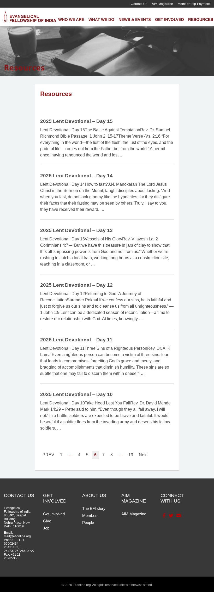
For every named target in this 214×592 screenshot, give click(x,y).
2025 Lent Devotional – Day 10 (76, 394)
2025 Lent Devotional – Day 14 (76, 175)
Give (47, 521)
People (88, 522)
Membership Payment (194, 4)
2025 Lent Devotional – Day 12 (76, 285)
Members (90, 515)
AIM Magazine (162, 4)
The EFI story (93, 508)
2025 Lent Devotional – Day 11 (76, 339)
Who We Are (71, 19)
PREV (48, 455)
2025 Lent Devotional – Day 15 (76, 121)
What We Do (101, 19)
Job (46, 528)
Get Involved (169, 19)
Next (143, 455)
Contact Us (139, 4)
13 (130, 455)
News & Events (134, 19)
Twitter (171, 515)
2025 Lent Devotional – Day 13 (76, 230)
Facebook (163, 515)
